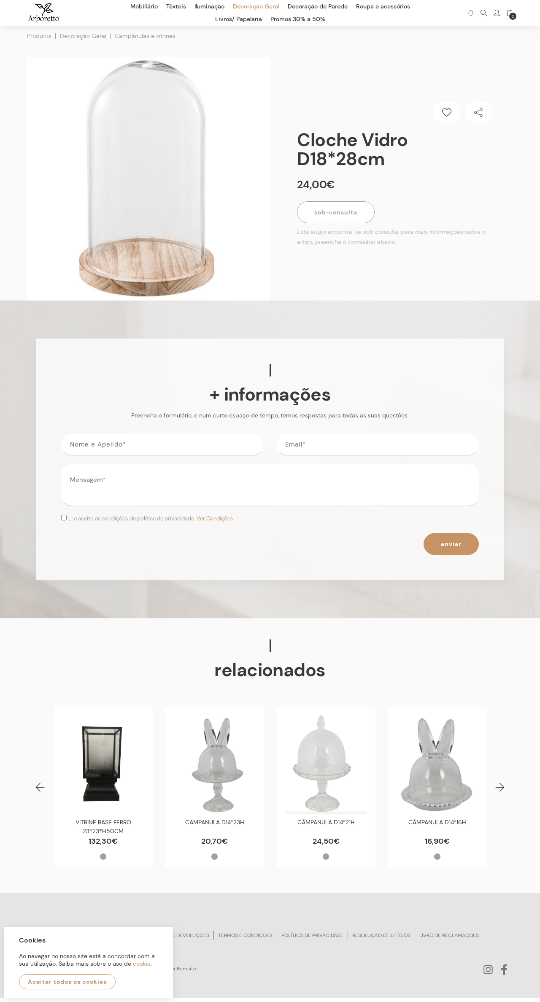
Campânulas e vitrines (145, 36)
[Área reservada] (496, 13)
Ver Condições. (216, 518)
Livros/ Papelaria (238, 19)
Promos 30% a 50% (297, 19)
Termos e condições (245, 935)
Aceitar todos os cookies (67, 982)
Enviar (451, 544)
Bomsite (186, 968)
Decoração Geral (83, 36)
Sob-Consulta (335, 212)
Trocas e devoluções (180, 935)
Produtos (39, 36)
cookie (142, 963)
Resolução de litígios (381, 935)
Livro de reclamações (449, 935)
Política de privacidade (312, 935)
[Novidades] (470, 13)
